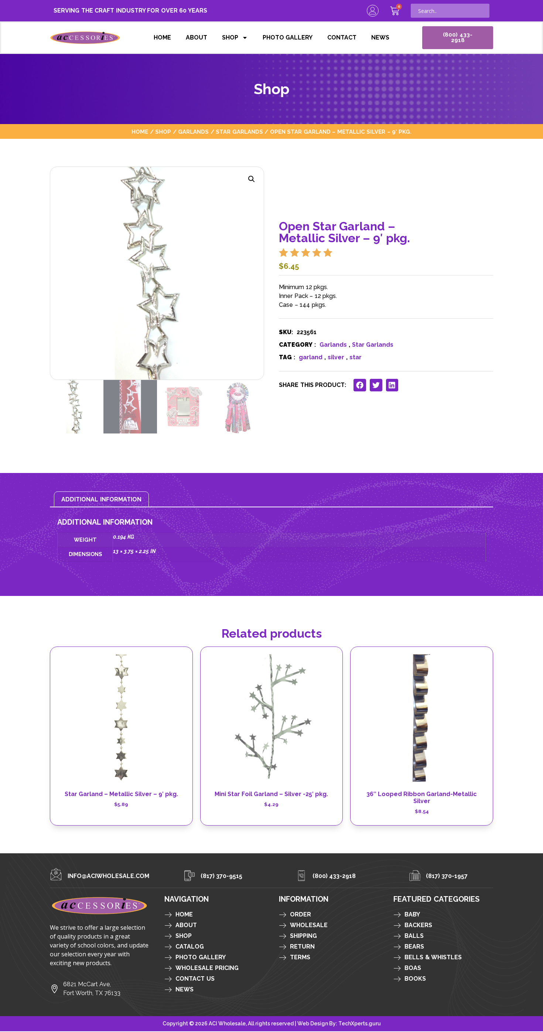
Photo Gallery (288, 37)
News (380, 37)
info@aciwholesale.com (108, 876)
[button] (251, 179)
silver (336, 357)
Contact (341, 37)
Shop (230, 37)
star (355, 357)
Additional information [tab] (101, 499)
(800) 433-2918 (334, 876)
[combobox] (450, 11)
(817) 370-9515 (222, 876)
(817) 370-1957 (447, 876)
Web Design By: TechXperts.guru (339, 1023)
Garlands (193, 131)
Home (162, 37)
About (196, 37)
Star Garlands (239, 131)
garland (310, 357)
